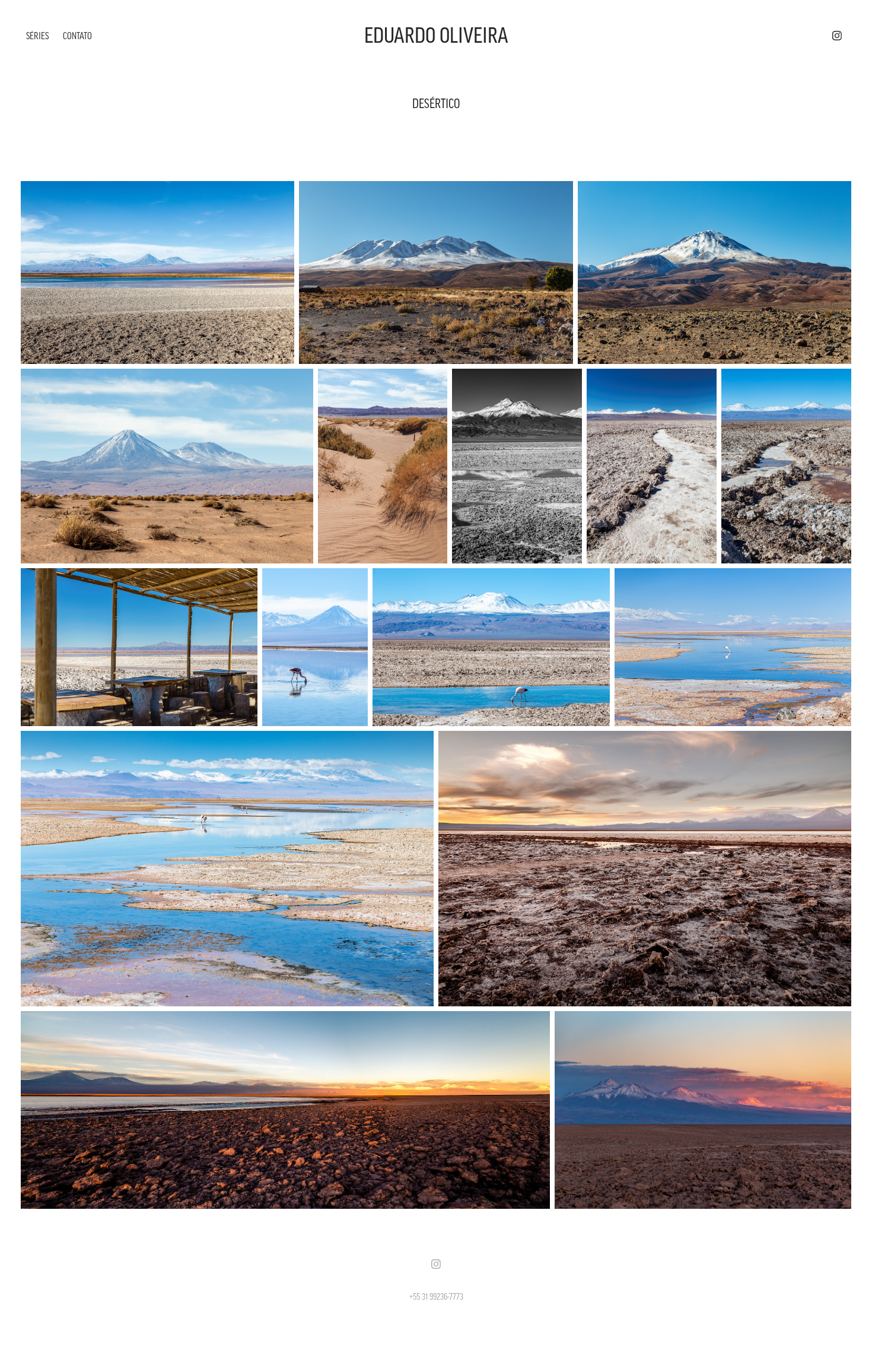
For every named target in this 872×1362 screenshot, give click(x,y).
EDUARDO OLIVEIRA (436, 35)
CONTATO (77, 35)
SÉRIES (37, 35)
